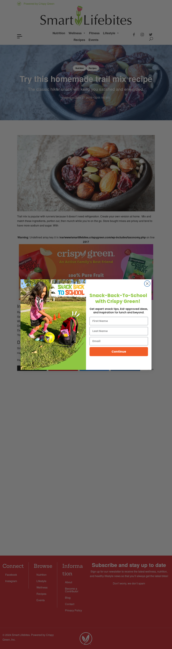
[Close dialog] (147, 284)
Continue (119, 351)
